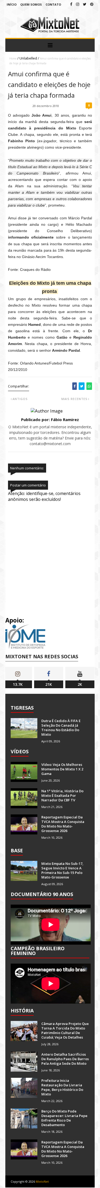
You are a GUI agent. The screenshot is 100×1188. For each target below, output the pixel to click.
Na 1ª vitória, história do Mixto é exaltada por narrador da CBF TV (62, 795)
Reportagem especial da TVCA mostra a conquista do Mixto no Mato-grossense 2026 (62, 824)
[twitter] (85, 4)
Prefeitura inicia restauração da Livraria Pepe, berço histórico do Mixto (62, 1087)
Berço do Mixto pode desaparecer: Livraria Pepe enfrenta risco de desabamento (64, 1118)
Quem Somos (31, 4)
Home (13, 58)
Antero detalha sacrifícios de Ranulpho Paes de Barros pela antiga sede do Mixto (65, 1059)
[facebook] (71, 4)
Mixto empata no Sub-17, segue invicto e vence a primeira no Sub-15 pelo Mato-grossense (62, 870)
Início (12, 4)
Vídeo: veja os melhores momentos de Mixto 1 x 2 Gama (62, 769)
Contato (53, 4)
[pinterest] (92, 4)
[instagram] (78, 4)
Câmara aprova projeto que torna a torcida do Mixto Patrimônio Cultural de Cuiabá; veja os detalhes (65, 1030)
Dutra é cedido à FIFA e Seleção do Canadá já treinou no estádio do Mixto (61, 727)
